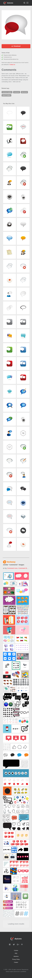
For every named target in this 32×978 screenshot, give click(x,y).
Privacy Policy (16, 959)
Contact (16, 962)
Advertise (16, 956)
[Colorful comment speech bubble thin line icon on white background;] (6, 583)
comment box (23, 568)
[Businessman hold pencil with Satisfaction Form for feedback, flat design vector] (9, 620)
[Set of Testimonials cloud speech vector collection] (8, 639)
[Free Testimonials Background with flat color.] (9, 630)
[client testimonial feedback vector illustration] (23, 656)
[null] (21, 576)
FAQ (16, 953)
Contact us (12, 64)
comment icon (12, 568)
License (16, 950)
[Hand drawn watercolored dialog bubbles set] (9, 591)
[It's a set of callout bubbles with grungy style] (22, 600)
